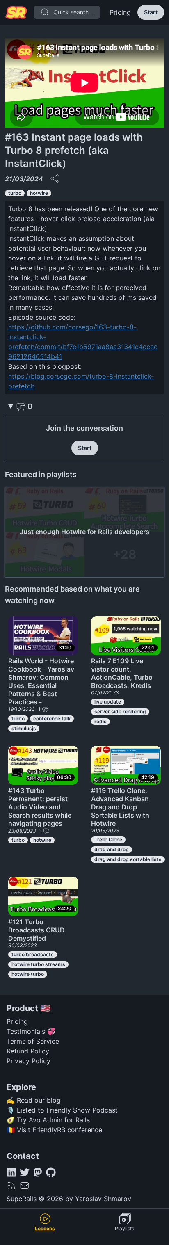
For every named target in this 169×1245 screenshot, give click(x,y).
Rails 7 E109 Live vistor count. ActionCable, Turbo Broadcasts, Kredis (122, 673)
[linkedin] (11, 1172)
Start (151, 12)
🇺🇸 (45, 1008)
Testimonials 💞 (31, 1031)
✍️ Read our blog (34, 1100)
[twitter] (25, 1172)
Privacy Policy (28, 1061)
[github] (51, 1172)
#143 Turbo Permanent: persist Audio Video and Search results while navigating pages (39, 806)
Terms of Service (33, 1041)
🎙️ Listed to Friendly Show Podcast (62, 1110)
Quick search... (73, 12)
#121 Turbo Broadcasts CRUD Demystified (36, 930)
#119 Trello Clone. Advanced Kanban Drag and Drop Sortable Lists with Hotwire (120, 806)
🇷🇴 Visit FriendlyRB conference (54, 1130)
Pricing (120, 12)
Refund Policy (28, 1051)
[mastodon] (38, 1172)
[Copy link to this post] (54, 178)
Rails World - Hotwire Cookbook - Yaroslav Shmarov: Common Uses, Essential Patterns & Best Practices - (41, 681)
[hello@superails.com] (25, 1185)
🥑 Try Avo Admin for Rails (48, 1120)
